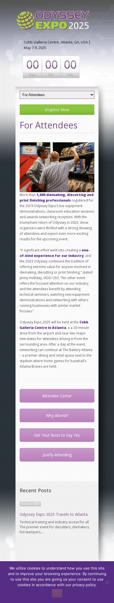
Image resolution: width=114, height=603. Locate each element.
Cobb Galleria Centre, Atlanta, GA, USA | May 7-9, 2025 (57, 45)
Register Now (57, 109)
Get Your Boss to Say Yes (57, 435)
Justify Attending (57, 454)
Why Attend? (57, 415)
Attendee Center (57, 395)
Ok (57, 593)
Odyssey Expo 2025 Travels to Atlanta (54, 514)
